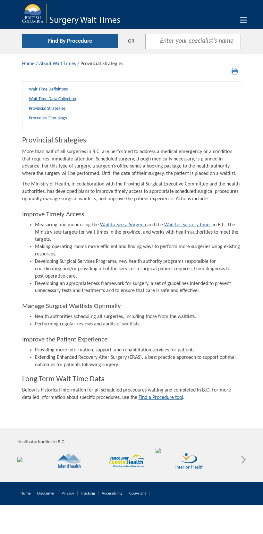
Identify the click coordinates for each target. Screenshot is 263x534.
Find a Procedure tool (161, 397)
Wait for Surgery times (187, 225)
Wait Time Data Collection (52, 99)
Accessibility (112, 493)
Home (28, 63)
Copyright (137, 493)
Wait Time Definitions (48, 89)
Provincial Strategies (47, 108)
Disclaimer (46, 493)
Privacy (68, 493)
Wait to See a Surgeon (123, 225)
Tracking (88, 493)
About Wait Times (57, 63)
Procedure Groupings (48, 118)
